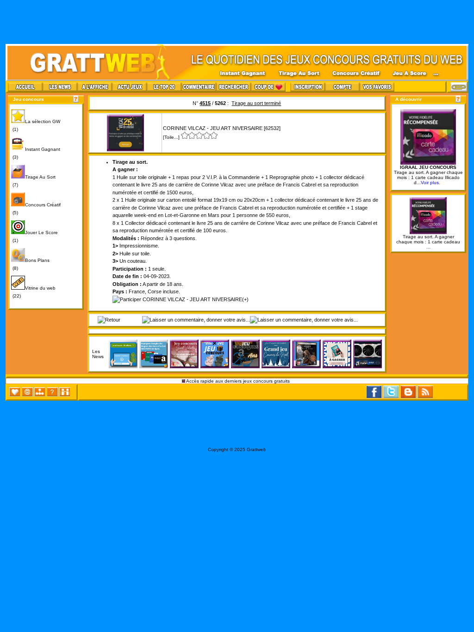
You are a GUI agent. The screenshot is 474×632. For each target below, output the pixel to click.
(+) (245, 299)
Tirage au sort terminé (256, 103)
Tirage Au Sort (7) (33, 180)
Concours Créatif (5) (36, 208)
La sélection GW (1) (35, 125)
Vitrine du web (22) (33, 291)
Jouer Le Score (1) (34, 236)
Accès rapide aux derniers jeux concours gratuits (238, 381)
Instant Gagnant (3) (35, 153)
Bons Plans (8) (30, 264)
